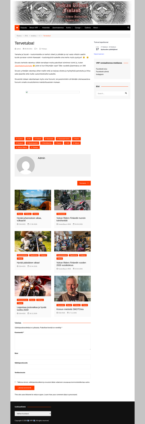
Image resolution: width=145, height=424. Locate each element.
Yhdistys (44, 49)
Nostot (20, 214)
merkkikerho (47, 143)
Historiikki (46, 28)
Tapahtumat (33, 255)
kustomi (20, 143)
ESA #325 (22, 224)
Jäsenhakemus (58, 28)
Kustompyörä (33, 143)
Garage (78, 28)
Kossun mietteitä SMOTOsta (70, 309)
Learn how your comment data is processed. (60, 395)
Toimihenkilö (61, 214)
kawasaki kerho (64, 139)
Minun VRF (34, 28)
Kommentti (19, 332)
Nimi (16, 353)
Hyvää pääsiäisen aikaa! (28, 262)
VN (68, 143)
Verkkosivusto (20, 372)
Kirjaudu (24, 28)
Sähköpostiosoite (21, 363)
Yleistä (36, 214)
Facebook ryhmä (102, 71)
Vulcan (77, 143)
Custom (20, 139)
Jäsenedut (61, 305)
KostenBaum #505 (64, 224)
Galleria (88, 28)
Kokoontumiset (22, 255)
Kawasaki (50, 139)
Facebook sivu (101, 69)
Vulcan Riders (22, 147)
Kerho (68, 28)
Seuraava (82, 183)
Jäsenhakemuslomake (23, 66)
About (95, 28)
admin (19, 49)
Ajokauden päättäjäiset (109, 49)
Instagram (99, 74)
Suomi (59, 143)
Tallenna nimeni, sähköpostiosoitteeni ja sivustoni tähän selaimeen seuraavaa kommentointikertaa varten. (53, 382)
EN (29, 139)
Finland (38, 139)
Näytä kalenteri (99, 54)
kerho (77, 139)
